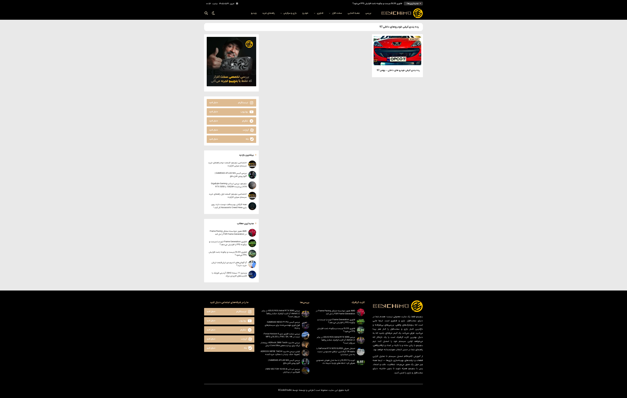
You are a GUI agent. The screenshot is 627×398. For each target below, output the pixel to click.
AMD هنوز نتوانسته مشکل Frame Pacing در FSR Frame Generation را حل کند (228, 233)
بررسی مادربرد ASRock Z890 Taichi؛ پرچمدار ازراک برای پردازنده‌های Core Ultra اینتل (280, 344)
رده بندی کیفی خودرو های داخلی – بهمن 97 (398, 70)
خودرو (305, 13)
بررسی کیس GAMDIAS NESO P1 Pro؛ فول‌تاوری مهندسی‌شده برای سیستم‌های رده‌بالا (282, 325)
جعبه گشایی (354, 13)
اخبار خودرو (414, 39)
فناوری (320, 13)
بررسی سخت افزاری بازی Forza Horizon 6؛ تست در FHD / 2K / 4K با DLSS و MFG (281, 335)
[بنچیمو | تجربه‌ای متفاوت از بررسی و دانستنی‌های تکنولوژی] (402, 13)
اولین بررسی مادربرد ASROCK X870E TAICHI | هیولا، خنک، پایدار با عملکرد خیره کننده (280, 353)
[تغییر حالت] (213, 13)
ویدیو (254, 13)
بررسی (368, 13)
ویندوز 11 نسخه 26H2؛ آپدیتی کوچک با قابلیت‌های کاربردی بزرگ (229, 274)
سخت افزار (337, 13)
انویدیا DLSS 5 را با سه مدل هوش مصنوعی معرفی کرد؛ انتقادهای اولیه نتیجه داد (335, 362)
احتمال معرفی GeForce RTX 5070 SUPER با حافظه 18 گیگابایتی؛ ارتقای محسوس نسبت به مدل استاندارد (335, 351)
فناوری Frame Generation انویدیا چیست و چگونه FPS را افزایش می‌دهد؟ (228, 243)
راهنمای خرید (268, 13)
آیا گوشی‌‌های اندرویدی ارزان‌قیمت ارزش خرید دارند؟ (379, 3)
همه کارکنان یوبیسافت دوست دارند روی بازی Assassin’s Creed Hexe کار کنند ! (229, 206)
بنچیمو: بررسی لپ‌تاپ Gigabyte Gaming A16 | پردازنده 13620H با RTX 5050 (229, 185)
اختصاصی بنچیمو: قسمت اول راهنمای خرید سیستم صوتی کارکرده (228, 195)
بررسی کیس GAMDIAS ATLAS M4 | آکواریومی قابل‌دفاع (231, 174)
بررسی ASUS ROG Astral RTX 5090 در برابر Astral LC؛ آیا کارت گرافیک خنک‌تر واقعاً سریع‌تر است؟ (336, 340)
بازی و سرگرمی (290, 13)
